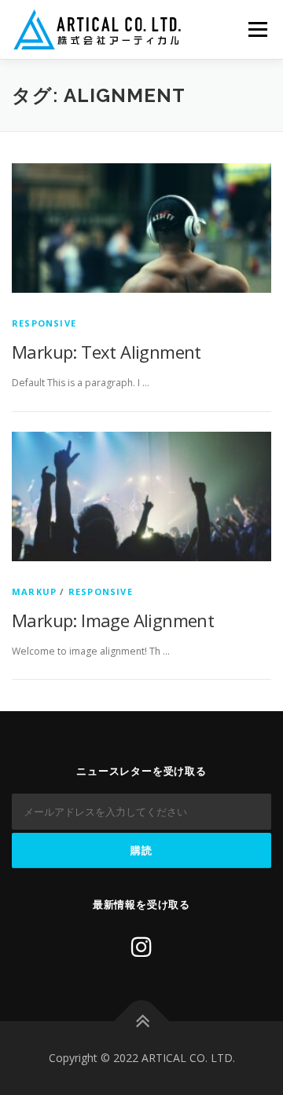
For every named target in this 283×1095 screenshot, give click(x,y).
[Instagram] (141, 946)
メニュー (257, 29)
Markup (34, 591)
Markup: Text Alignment (106, 351)
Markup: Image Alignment (113, 620)
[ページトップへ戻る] (142, 1021)
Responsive (44, 323)
